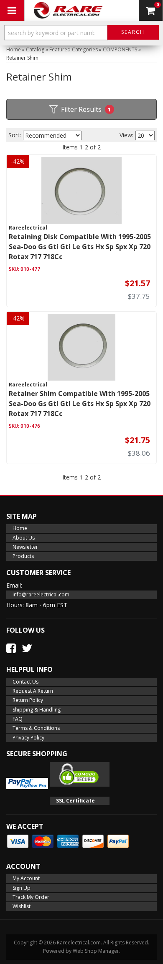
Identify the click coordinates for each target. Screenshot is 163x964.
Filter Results (86, 109)
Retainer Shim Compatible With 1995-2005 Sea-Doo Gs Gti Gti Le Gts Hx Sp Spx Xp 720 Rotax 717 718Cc (79, 403)
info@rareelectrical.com (41, 594)
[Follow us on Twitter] (27, 648)
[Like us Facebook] (11, 648)
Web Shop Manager (96, 950)
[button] (81, 34)
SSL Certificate (75, 800)
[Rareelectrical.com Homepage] (69, 10)
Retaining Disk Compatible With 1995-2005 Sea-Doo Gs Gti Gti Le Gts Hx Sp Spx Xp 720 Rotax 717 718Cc (80, 246)
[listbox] (52, 135)
